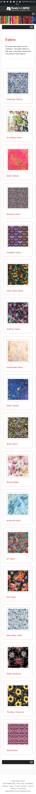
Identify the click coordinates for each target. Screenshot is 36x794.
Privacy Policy (22, 789)
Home (18, 784)
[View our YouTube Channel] (14, 2)
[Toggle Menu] (33, 14)
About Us (31, 786)
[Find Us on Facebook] (4, 2)
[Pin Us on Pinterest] (20, 2)
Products (17, 786)
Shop (22, 784)
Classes (11, 786)
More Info (24, 786)
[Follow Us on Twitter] (7, 2)
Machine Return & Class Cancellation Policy (18, 791)
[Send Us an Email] (1, 2)
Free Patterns (29, 784)
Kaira (23, 781)
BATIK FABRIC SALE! (9, 784)
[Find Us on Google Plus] (11, 2)
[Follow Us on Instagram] (17, 2)
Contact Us (13, 789)
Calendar (5, 786)
